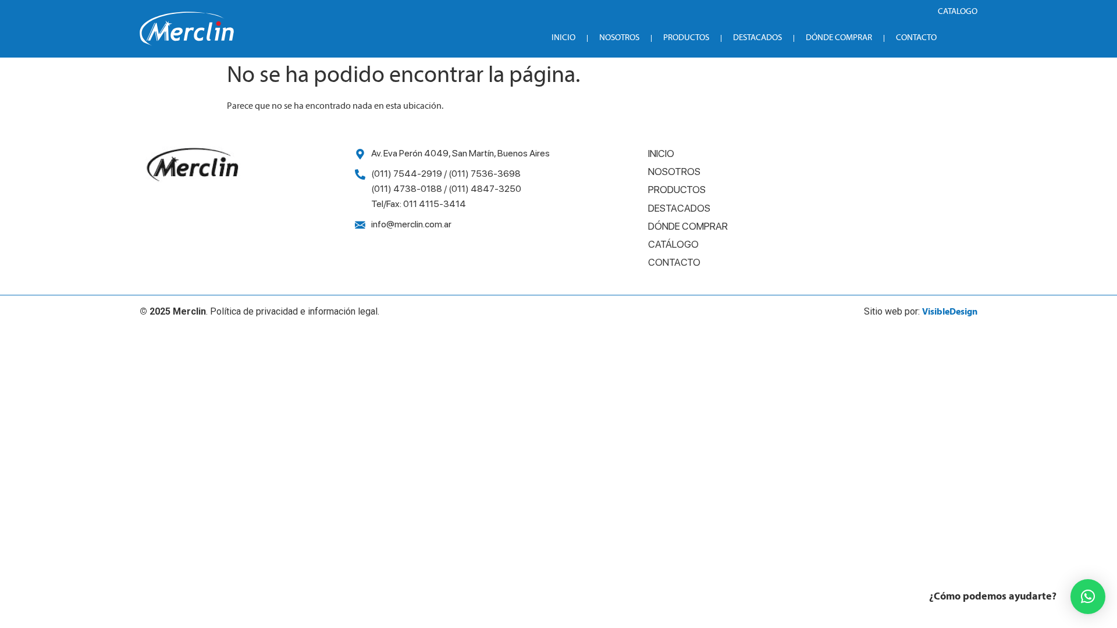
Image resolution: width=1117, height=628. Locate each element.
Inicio (563, 38)
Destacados (757, 38)
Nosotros (619, 38)
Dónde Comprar (839, 38)
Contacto (916, 38)
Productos (686, 38)
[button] (1087, 596)
